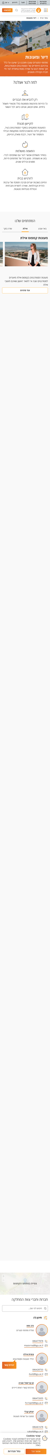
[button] (46, 10)
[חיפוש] (16, 10)
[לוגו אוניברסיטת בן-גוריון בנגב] (31, 10)
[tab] (42, 230)
